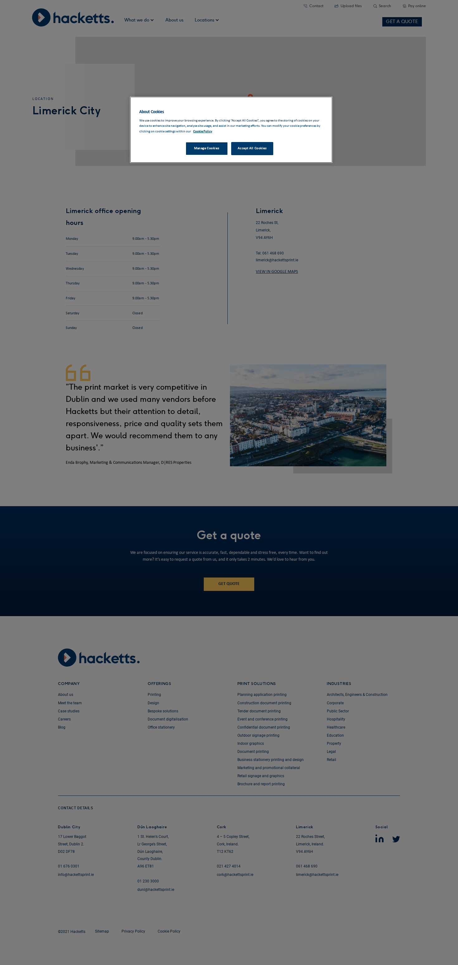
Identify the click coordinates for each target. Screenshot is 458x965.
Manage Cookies (206, 148)
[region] (231, 130)
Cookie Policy (202, 131)
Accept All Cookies (252, 148)
